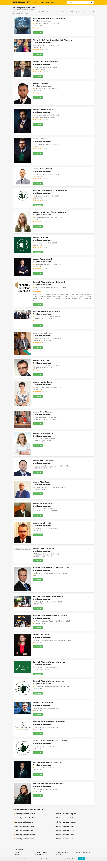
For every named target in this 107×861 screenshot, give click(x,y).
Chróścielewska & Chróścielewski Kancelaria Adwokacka (52, 40)
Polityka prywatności (61, 852)
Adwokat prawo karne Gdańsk (65, 818)
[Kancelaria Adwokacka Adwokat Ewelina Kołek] (22, 726)
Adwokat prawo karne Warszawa (25, 839)
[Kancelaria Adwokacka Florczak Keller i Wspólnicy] (22, 621)
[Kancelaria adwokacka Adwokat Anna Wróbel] (22, 793)
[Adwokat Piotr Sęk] (22, 150)
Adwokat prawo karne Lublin (64, 826)
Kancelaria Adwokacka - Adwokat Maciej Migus (49, 18)
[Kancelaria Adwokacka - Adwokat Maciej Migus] (22, 25)
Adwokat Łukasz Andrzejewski (43, 460)
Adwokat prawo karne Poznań (65, 830)
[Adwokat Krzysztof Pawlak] (22, 532)
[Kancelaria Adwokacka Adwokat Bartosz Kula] (22, 688)
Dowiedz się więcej (72, 859)
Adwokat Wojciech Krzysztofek (43, 503)
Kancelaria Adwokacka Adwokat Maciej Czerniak (49, 282)
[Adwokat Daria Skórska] (22, 645)
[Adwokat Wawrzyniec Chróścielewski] (22, 69)
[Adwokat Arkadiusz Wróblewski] (22, 549)
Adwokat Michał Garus (40, 237)
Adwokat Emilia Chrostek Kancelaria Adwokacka (49, 212)
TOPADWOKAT (19, 850)
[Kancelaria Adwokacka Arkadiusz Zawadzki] (22, 601)
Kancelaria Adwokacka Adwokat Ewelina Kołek (49, 722)
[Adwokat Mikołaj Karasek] (22, 489)
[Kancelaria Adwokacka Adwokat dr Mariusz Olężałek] (22, 579)
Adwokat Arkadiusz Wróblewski (44, 548)
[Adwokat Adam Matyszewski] (22, 708)
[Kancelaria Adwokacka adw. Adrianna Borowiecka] (22, 196)
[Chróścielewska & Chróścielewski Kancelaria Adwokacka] (22, 45)
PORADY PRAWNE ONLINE (47, 2)
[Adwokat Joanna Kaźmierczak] (22, 443)
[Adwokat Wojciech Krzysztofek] (22, 510)
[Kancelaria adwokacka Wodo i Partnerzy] (22, 314)
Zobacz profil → (38, 33)
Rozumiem (81, 859)
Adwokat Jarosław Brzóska (42, 333)
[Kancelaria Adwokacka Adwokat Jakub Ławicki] (22, 667)
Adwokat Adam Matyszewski (43, 703)
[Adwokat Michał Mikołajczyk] (22, 419)
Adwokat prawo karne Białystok (25, 814)
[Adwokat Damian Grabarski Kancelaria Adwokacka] (22, 748)
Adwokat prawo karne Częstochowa (26, 818)
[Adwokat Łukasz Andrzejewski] (22, 468)
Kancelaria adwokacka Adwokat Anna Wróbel (48, 784)
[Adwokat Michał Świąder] (22, 367)
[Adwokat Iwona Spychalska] (22, 393)
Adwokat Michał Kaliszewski (42, 169)
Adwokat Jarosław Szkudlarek (43, 109)
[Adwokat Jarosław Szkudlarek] (22, 121)
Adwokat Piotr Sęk (39, 139)
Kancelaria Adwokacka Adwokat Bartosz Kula (48, 681)
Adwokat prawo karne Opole (24, 830)
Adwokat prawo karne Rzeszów (25, 835)
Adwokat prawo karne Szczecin (65, 835)
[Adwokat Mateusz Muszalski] (22, 267)
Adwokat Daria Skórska (41, 635)
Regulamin (58, 854)
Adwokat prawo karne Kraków (24, 826)
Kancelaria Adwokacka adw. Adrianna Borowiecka (50, 190)
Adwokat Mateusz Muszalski (42, 259)
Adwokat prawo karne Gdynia (24, 822)
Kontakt (17, 854)
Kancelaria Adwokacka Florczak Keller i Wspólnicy (50, 616)
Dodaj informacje (41, 852)
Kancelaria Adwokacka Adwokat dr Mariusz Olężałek (51, 568)
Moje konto (40, 854)
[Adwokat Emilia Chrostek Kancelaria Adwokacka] (22, 221)
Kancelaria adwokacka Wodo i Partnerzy (47, 311)
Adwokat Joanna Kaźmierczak (43, 433)
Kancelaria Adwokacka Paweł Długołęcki (47, 762)
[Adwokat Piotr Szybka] (22, 93)
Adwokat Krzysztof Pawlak (42, 523)
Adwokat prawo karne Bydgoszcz (66, 814)
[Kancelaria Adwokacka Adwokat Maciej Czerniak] (22, 286)
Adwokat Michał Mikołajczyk (42, 412)
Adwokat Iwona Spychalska (42, 382)
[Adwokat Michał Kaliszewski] (22, 176)
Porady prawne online (83, 852)
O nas (17, 852)
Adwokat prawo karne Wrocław (65, 839)
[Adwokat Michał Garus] (22, 245)
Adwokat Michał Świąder (41, 360)
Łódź (35, 2)
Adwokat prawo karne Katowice (66, 822)
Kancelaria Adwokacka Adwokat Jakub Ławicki (49, 662)
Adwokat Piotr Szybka (40, 83)
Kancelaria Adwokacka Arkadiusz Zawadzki (48, 596)
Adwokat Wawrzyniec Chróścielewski (45, 62)
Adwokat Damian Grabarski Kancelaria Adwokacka (50, 741)
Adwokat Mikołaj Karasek (41, 482)
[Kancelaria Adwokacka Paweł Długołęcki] (22, 769)
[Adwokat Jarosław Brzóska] (22, 343)
